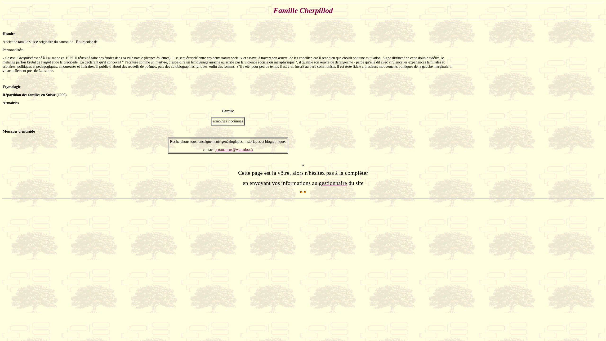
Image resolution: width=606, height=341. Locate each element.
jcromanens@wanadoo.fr (234, 150)
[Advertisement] (589, 93)
